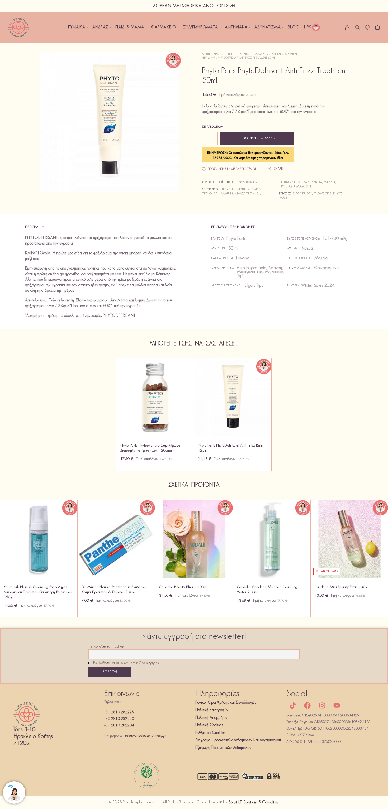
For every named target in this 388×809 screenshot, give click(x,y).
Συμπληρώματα (200, 27)
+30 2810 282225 (119, 712)
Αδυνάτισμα (267, 27)
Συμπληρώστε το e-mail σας (106, 647)
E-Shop (229, 54)
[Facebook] (307, 705)
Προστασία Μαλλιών (283, 54)
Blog (293, 27)
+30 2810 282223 (119, 719)
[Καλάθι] (377, 28)
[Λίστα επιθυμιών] (367, 28)
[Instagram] (322, 705)
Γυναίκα (76, 27)
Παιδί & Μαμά (129, 27)
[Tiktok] (293, 705)
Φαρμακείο (163, 27)
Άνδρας (100, 27)
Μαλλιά (259, 54)
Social (296, 693)
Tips (307, 27)
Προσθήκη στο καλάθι (257, 138)
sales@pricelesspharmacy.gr (145, 736)
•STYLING (242, 189)
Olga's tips (323, 193)
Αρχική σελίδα (210, 54)
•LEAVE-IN (227, 189)
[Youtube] (336, 705)
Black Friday (302, 193)
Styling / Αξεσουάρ (294, 182)
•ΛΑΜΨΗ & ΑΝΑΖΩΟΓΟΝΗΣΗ (239, 193)
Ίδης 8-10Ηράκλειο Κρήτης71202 (33, 736)
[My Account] (347, 27)
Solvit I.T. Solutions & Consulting (254, 802)
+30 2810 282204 (119, 725)
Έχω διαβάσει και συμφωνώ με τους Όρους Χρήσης (125, 663)
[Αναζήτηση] (357, 27)
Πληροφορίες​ (217, 693)
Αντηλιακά (236, 27)
